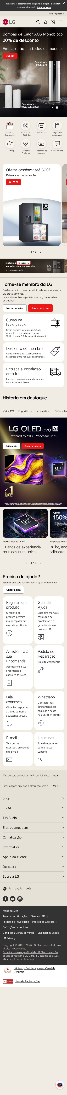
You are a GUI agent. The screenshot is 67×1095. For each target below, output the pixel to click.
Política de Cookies (43, 921)
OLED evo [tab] (8, 410)
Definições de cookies (15, 927)
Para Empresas (55, 14)
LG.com (28, 353)
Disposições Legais (48, 932)
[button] (38, 22)
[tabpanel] (33, 492)
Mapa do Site (10, 910)
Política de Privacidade (16, 921)
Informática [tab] (42, 411)
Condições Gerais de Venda (18, 932)
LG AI (7, 808)
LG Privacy (9, 938)
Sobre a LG (11, 876)
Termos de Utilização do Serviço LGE (24, 916)
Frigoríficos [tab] (25, 411)
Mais (55, 775)
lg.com (26, 382)
